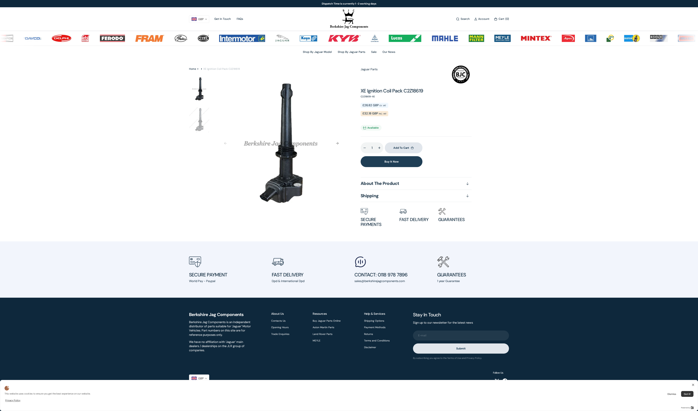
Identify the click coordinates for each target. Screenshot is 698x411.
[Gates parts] (169, 38)
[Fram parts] (138, 38)
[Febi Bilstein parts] (74, 38)
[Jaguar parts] (271, 38)
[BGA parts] (598, 38)
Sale (374, 52)
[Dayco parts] (21, 38)
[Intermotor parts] (230, 38)
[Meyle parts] (491, 38)
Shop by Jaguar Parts (351, 52)
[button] (481, 19)
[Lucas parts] (393, 38)
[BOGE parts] (647, 38)
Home (192, 68)
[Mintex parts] (524, 38)
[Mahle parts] (433, 38)
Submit (461, 348)
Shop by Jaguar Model (317, 52)
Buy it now (391, 161)
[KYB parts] (332, 38)
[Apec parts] (556, 38)
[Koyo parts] (297, 38)
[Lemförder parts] (363, 38)
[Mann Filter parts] (464, 38)
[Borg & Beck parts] (674, 38)
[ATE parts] (579, 38)
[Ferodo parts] (100, 38)
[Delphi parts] (50, 38)
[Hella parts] (191, 38)
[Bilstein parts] (620, 38)
